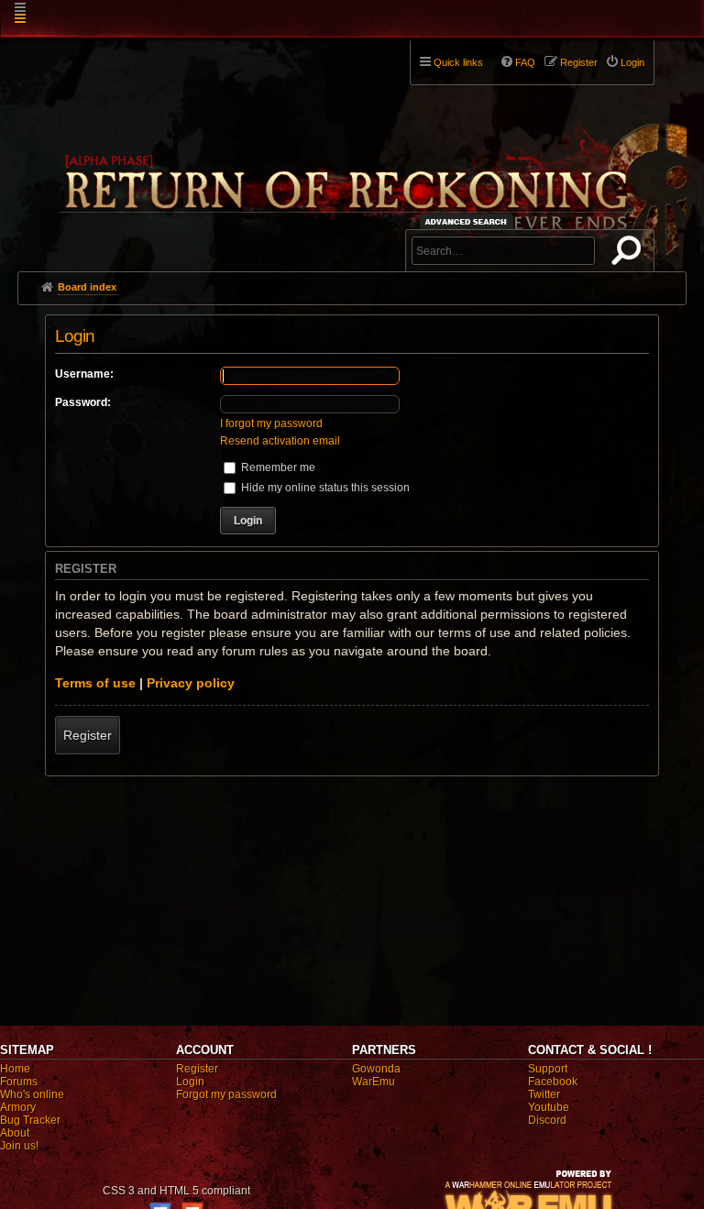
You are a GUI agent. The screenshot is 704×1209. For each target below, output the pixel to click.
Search (629, 254)
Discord (547, 1120)
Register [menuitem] (579, 62)
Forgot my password (226, 1094)
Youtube (548, 1107)
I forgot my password (271, 423)
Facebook (553, 1081)
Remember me (276, 467)
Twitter (544, 1094)
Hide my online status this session (324, 487)
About (14, 1133)
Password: (83, 402)
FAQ (525, 62)
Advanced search (469, 221)
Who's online (32, 1094)
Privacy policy (191, 683)
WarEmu (373, 1081)
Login (190, 1081)
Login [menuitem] (632, 62)
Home (15, 1068)
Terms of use (95, 683)
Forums (19, 1081)
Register (87, 735)
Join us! (19, 1145)
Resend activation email (280, 440)
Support (547, 1068)
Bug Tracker (30, 1120)
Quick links (458, 62)
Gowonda (376, 1068)
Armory (18, 1107)
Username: (84, 374)
